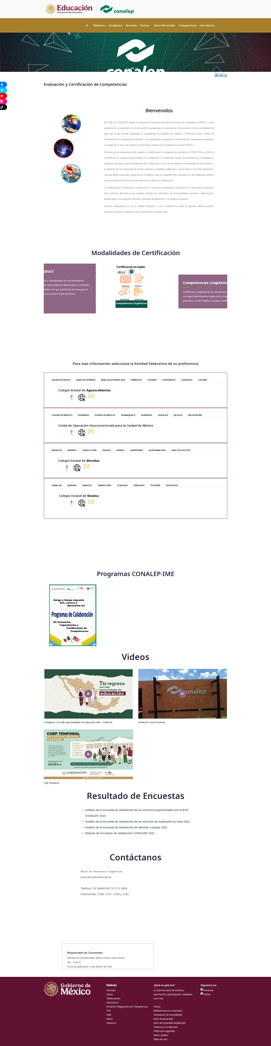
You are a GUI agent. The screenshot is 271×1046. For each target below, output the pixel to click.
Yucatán (155, 485)
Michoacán (195, 415)
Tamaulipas (104, 485)
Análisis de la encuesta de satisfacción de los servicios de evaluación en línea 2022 (137, 821)
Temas (157, 1006)
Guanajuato (128, 415)
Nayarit (72, 450)
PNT (108, 1010)
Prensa (144, 25)
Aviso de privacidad (163, 1018)
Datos (109, 994)
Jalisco (178, 415)
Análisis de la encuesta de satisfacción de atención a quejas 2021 (126, 827)
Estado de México (105, 415)
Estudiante (115, 25)
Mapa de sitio (160, 1039)
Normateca (112, 1002)
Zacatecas (172, 485)
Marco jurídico (161, 1035)
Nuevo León (89, 450)
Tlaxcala (122, 485)
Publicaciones (113, 998)
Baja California (85, 379)
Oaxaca (106, 450)
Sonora (71, 485)
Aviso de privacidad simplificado (170, 1022)
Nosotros (99, 25)
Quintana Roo (157, 450)
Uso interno (207, 25)
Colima (202, 379)
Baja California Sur (113, 379)
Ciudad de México (62, 415)
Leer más (158, 998)
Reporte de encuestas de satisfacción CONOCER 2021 (120, 833)
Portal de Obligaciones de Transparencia (127, 1006)
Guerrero (146, 415)
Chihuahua (168, 379)
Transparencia (187, 25)
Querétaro (136, 450)
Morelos (57, 450)
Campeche (136, 379)
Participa (110, 990)
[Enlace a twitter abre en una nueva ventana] (206, 994)
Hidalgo (163, 415)
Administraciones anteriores (168, 1010)
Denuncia (111, 1022)
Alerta (109, 1018)
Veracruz (139, 485)
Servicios (131, 25)
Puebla (121, 450)
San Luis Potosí (180, 450)
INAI (108, 1014)
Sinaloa (56, 485)
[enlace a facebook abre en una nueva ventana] (207, 990)
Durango (83, 415)
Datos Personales (164, 25)
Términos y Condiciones (166, 1026)
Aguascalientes (61, 379)
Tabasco (87, 485)
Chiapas (152, 379)
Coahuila (186, 379)
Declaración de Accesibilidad (168, 1014)
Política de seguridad (164, 1031)
